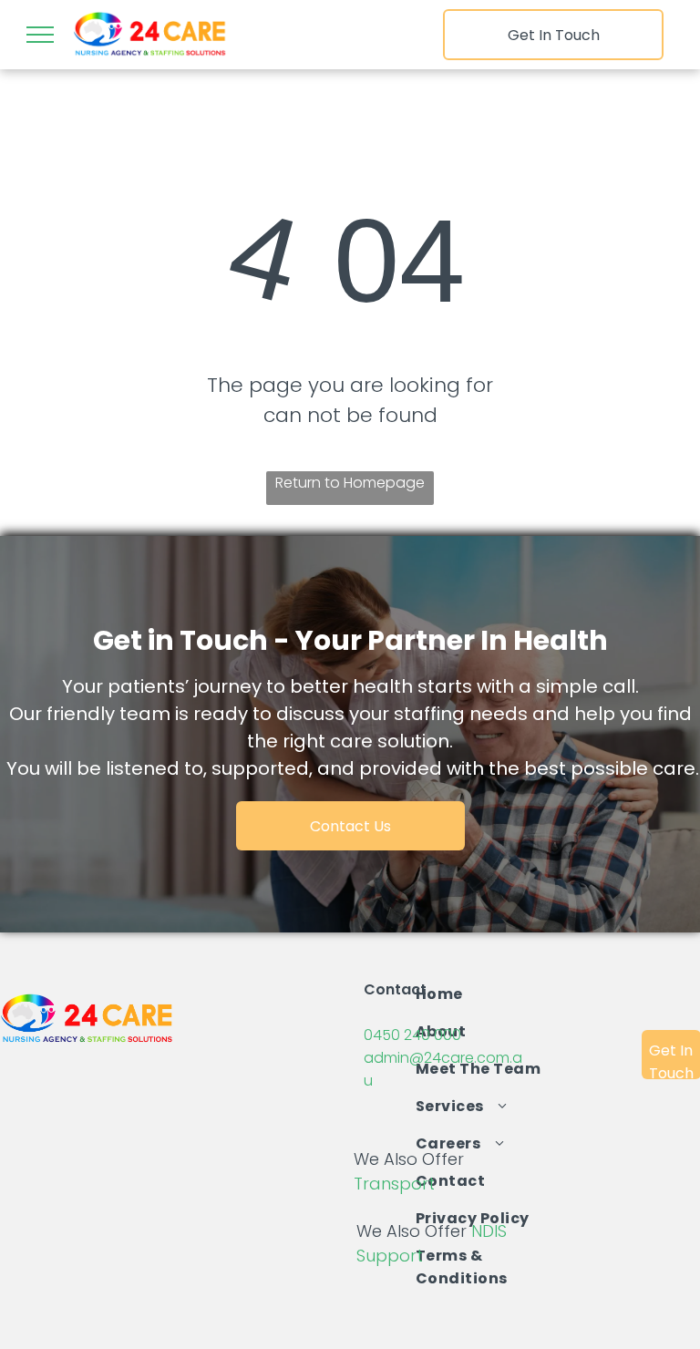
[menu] (40, 34)
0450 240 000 (412, 1035)
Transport (394, 1183)
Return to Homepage (350, 482)
